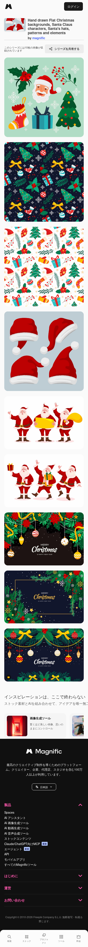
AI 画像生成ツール (16, 823)
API (6, 854)
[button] (44, 786)
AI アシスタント (15, 818)
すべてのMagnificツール (20, 864)
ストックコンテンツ (17, 838)
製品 (7, 804)
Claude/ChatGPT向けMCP (25, 844)
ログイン (73, 6)
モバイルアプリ (14, 859)
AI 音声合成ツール (16, 833)
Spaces (9, 812)
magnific (38, 37)
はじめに (11, 875)
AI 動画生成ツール (16, 828)
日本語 (44, 787)
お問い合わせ (14, 900)
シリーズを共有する (66, 49)
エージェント (16, 849)
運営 (7, 887)
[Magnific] (8, 6)
